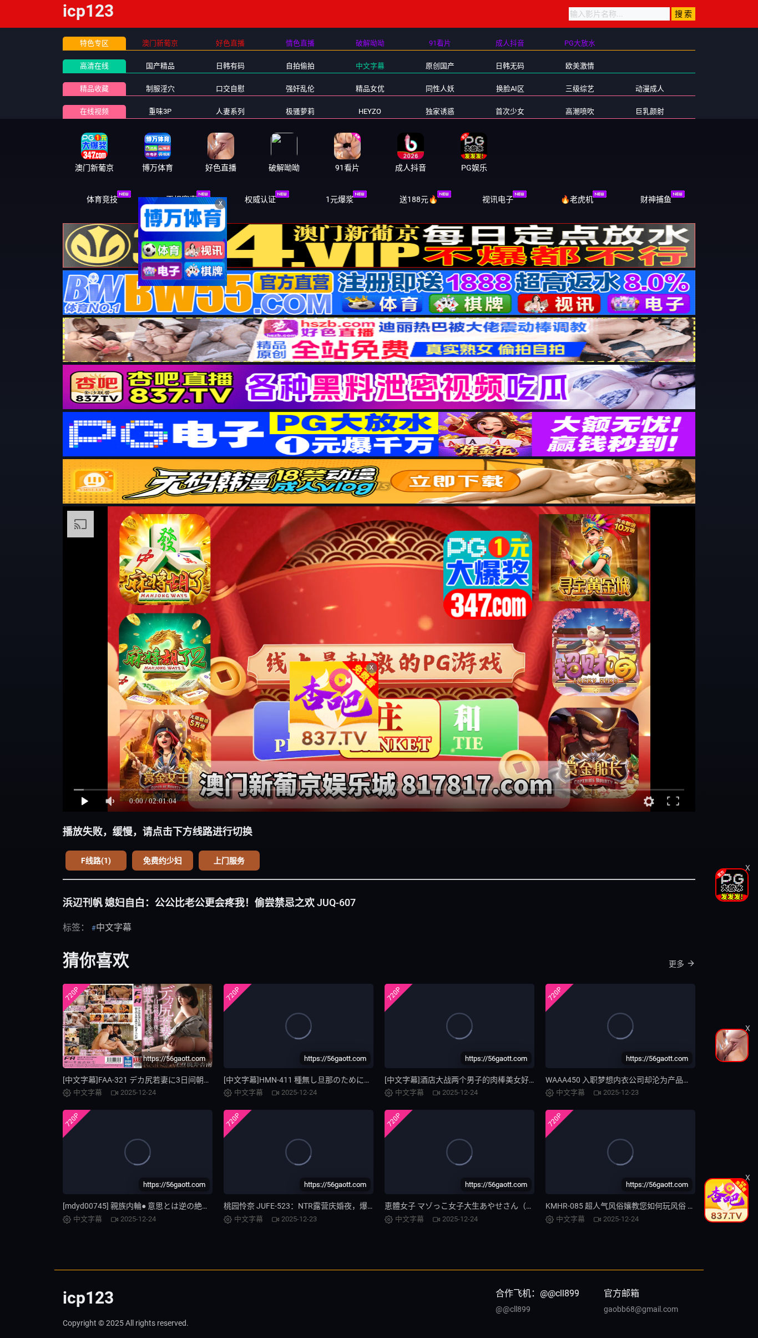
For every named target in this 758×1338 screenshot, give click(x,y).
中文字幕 (370, 66)
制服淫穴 (160, 88)
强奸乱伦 (300, 88)
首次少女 (510, 111)
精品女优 (370, 88)
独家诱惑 (440, 111)
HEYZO (369, 111)
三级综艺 (579, 88)
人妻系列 (230, 111)
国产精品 (160, 66)
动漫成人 (649, 88)
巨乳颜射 (649, 111)
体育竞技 (102, 199)
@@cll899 (513, 1309)
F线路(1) (96, 860)
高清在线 (94, 66)
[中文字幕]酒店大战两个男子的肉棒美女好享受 (464, 1079)
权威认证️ (260, 199)
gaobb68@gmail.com (641, 1309)
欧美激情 (579, 66)
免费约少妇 (162, 860)
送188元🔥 (419, 199)
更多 (676, 963)
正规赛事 (181, 199)
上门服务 (229, 860)
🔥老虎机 (576, 199)
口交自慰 (230, 88)
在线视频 (94, 111)
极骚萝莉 (300, 111)
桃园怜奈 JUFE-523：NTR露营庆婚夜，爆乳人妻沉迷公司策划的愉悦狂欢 (350, 1205)
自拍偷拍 (300, 66)
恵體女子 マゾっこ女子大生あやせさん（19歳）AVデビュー (488, 1205)
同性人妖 (440, 88)
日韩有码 (230, 66)
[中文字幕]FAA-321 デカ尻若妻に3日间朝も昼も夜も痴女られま (172, 1079)
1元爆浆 (339, 199)
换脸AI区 (510, 88)
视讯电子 (497, 199)
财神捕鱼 (655, 199)
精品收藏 (94, 88)
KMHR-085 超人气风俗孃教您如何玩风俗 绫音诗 (628, 1205)
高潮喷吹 (579, 111)
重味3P (160, 111)
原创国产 (440, 66)
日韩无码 (510, 66)
